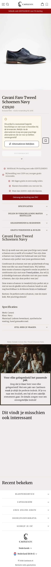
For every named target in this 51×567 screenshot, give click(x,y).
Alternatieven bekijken (23, 144)
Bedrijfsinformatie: (25, 518)
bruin (32, 289)
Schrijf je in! (25, 526)
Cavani (18, 256)
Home (9, 342)
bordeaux (42, 289)
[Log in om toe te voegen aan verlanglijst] (45, 141)
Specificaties (25, 206)
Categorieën (24, 502)
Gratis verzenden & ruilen (25, 230)
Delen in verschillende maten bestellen (25, 214)
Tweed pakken (32, 272)
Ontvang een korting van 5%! (25, 197)
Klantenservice (24, 494)
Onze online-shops (24, 510)
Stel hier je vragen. (25, 327)
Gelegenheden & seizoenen (26, 223)
